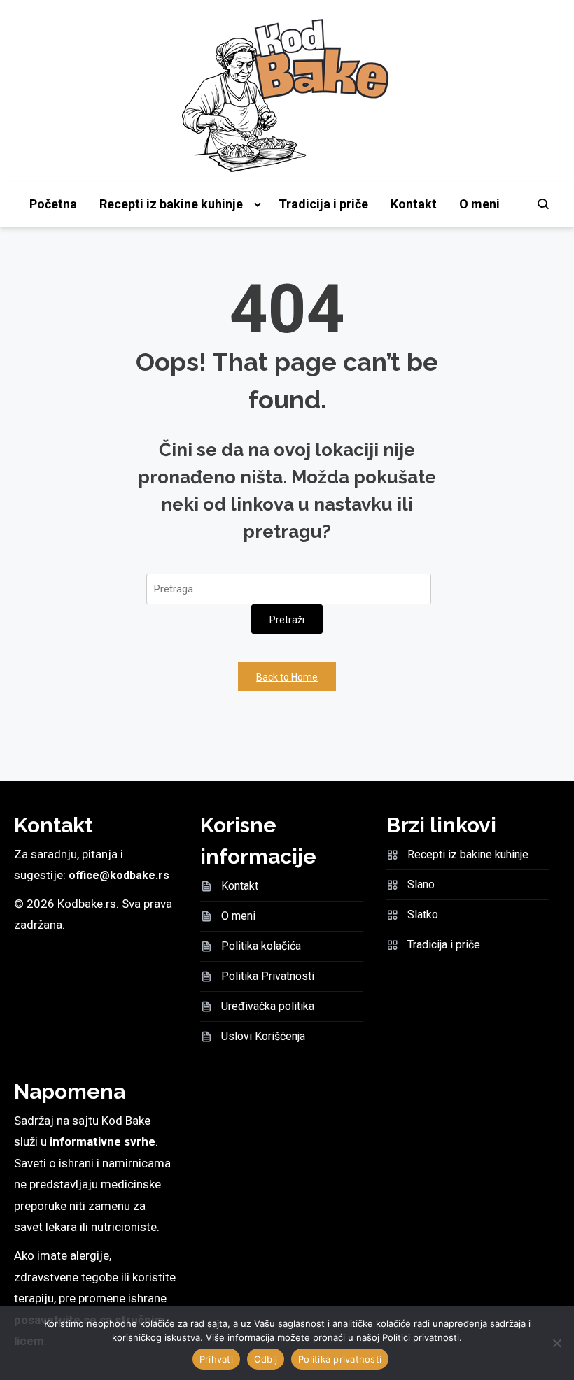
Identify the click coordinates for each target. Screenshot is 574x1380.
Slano (421, 884)
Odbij (265, 1359)
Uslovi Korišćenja (263, 1036)
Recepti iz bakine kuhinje (171, 204)
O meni (479, 204)
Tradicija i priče (323, 204)
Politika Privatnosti (267, 976)
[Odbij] (557, 1343)
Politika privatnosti (340, 1359)
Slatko (422, 914)
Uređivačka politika (267, 1006)
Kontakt (414, 204)
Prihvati (216, 1359)
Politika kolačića (261, 946)
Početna (53, 204)
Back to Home (287, 677)
